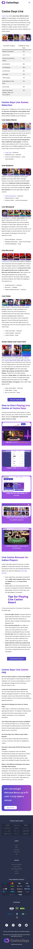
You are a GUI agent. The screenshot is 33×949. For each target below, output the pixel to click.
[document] (19, 599)
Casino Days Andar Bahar (12, 360)
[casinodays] (16, 912)
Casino (16, 845)
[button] (16, 399)
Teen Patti (26, 360)
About (16, 871)
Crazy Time (8, 152)
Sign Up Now (10, 807)
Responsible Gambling (16, 869)
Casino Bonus (16, 851)
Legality (16, 873)
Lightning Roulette (10, 196)
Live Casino (16, 849)
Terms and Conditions (16, 864)
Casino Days (5, 16)
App (16, 854)
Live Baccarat (5, 261)
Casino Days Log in (23, 442)
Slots (16, 847)
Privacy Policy (16, 866)
